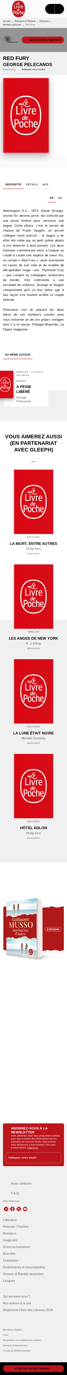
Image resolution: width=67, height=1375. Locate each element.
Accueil (7, 21)
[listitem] (6, 1209)
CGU (5, 1335)
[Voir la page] (33, 929)
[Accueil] (18, 9)
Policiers (44, 21)
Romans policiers (12, 24)
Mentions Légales (12, 1329)
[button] (43, 40)
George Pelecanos (27, 64)
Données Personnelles (15, 1345)
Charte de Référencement (17, 1350)
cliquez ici (32, 1147)
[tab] (13, 184)
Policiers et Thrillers (25, 21)
